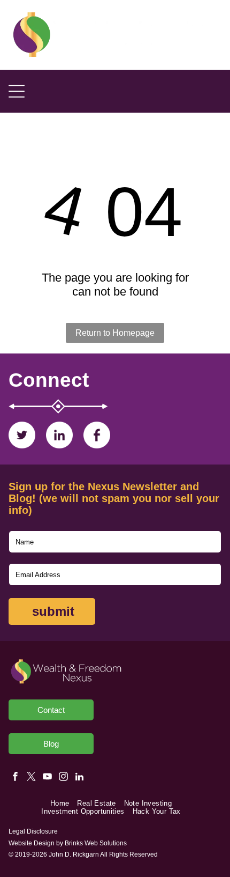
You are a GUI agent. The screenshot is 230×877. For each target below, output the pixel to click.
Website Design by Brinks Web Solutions (68, 843)
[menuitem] (64, 803)
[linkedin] (79, 778)
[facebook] (15, 778)
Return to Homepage (115, 332)
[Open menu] (17, 91)
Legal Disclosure (33, 831)
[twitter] (31, 778)
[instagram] (63, 778)
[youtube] (47, 778)
